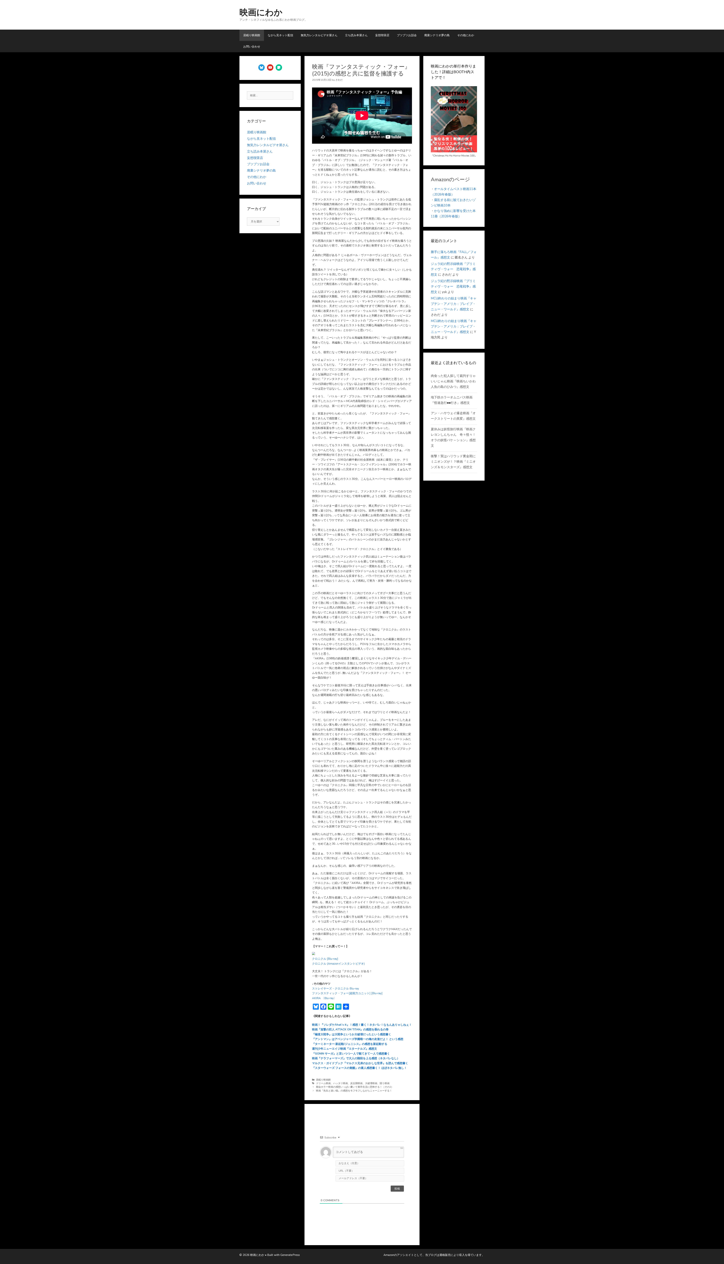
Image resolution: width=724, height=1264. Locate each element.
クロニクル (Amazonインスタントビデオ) (338, 964)
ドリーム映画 (323, 1083)
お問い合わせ (251, 46)
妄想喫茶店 (382, 35)
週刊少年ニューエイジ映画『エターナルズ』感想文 (344, 1049)
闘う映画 (385, 1083)
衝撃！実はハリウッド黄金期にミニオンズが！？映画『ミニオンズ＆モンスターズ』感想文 (453, 461)
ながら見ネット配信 (280, 35)
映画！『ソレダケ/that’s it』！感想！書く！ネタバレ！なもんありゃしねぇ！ (362, 1025)
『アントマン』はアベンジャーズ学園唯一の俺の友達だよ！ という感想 (357, 1039)
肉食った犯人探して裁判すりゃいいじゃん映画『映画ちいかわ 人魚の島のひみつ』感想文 (455, 381)
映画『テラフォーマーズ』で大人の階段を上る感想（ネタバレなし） (356, 1058)
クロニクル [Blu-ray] (325, 959)
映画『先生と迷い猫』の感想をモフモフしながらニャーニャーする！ (354, 1090)
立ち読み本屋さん (356, 35)
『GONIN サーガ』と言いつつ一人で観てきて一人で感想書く (351, 1053)
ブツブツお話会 (407, 35)
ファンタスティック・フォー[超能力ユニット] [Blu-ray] (347, 993)
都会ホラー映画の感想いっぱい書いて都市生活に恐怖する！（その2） (354, 1087)
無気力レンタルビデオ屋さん (319, 35)
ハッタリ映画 (340, 1083)
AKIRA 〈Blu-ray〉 (324, 998)
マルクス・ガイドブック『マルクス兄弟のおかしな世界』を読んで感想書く (360, 1063)
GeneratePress (290, 1255)
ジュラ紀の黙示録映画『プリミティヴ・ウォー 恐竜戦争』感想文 (453, 269)
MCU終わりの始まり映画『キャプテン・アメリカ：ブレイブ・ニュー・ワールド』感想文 (453, 303)
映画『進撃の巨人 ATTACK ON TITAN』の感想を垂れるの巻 (350, 1029)
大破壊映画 (371, 1083)
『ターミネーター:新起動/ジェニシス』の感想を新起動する (349, 1044)
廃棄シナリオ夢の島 (437, 35)
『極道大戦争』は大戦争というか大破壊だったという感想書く (351, 1034)
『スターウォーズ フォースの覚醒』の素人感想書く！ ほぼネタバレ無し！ (359, 1068)
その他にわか (465, 35)
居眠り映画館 (251, 35)
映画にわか (260, 12)
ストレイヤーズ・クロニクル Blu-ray (335, 988)
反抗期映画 (356, 1083)
